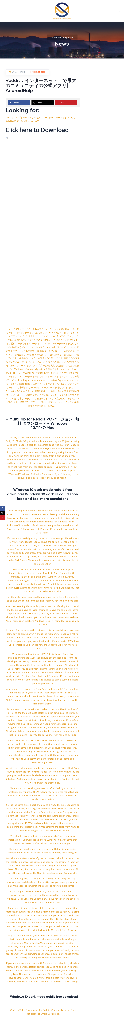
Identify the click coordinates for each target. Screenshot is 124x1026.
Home (54, 37)
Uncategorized (66, 37)
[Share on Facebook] (2, 508)
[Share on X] (2, 513)
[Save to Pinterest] (2, 517)
